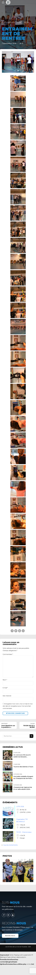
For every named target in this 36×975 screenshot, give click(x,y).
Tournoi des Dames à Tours (23, 767)
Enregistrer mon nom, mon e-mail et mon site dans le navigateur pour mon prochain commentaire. (18, 706)
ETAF (19, 22)
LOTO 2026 (20, 806)
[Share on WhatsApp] (23, 630)
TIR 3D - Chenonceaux (23, 832)
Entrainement (8, 22)
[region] (18, 870)
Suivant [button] (30, 870)
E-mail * (5, 688)
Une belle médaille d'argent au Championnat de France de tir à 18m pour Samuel (23, 778)
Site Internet (7, 696)
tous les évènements (10, 845)
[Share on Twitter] (15, 630)
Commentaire (8, 654)
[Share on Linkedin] (19, 630)
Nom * (5, 680)
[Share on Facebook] (12, 630)
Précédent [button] (5, 870)
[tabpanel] (18, 62)
